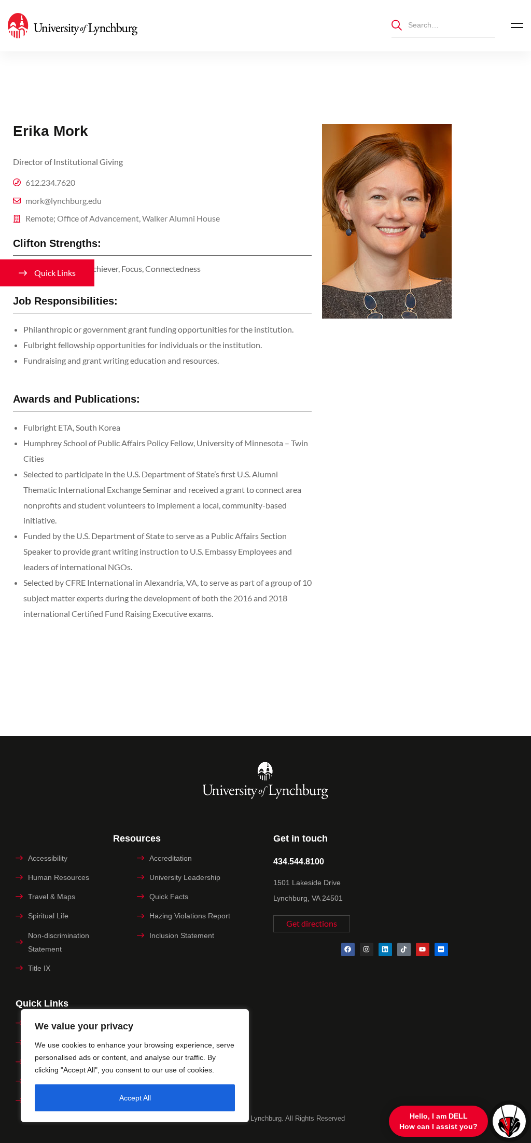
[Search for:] (443, 24)
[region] (135, 1065)
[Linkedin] (385, 949)
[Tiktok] (404, 949)
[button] (311, 923)
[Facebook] (348, 949)
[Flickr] (441, 949)
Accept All (135, 1098)
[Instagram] (366, 949)
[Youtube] (422, 949)
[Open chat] (509, 1121)
